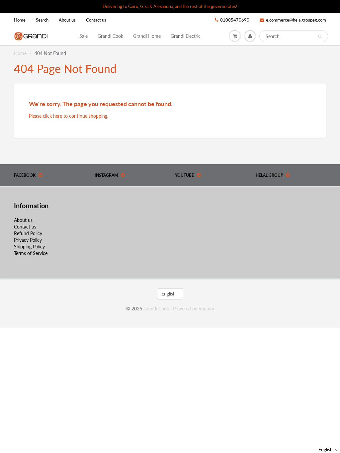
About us (67, 20)
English (168, 293)
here (57, 116)
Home (20, 20)
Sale (83, 36)
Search (42, 20)
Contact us (96, 20)
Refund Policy (28, 233)
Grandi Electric (186, 36)
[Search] (320, 36)
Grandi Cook (110, 36)
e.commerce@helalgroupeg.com (296, 20)
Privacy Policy (28, 240)
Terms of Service (30, 253)
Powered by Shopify (193, 308)
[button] (328, 449)
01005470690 (234, 20)
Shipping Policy (29, 246)
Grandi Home (147, 36)
